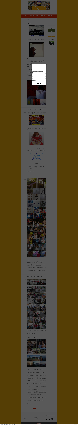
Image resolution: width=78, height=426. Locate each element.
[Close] (46, 64)
